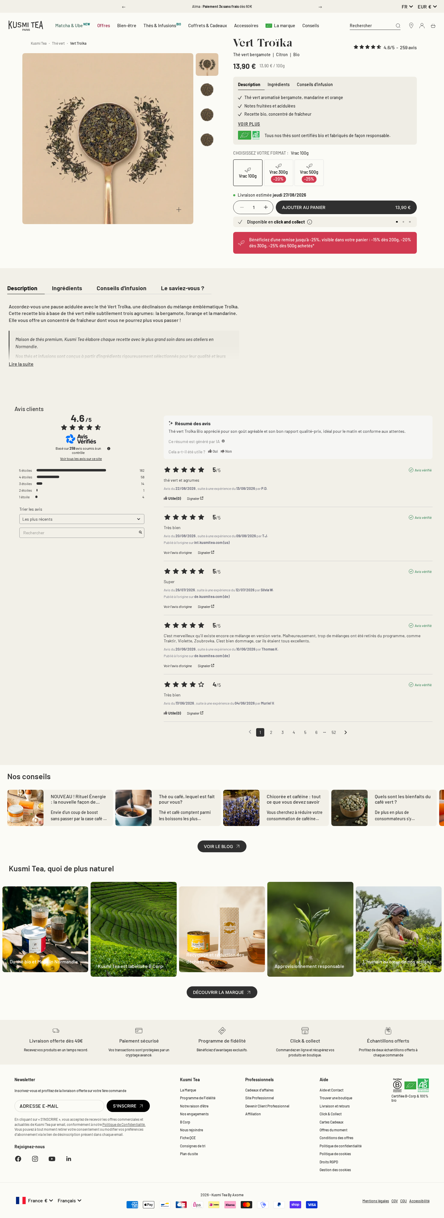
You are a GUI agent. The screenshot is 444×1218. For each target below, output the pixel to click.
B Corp (185, 1122)
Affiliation (253, 1114)
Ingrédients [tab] (279, 84)
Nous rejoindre (191, 1130)
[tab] (22, 288)
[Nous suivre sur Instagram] (35, 1158)
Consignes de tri (192, 1146)
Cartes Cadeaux (331, 1122)
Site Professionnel (259, 1098)
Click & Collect (331, 1114)
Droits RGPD (329, 1162)
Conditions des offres (336, 1138)
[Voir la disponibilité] (309, 222)
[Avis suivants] (346, 733)
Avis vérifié (423, 470)
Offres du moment (333, 1130)
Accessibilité (419, 1201)
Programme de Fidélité (197, 1098)
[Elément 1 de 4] (207, 64)
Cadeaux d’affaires (259, 1090)
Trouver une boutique (336, 1098)
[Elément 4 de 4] (207, 139)
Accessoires (246, 25)
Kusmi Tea (39, 43)
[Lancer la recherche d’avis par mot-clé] (140, 532)
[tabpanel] (123, 334)
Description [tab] (249, 84)
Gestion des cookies (335, 1170)
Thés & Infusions (162, 25)
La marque (284, 25)
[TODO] (223, 441)
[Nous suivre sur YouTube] (52, 1158)
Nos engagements (194, 1114)
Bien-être (126, 25)
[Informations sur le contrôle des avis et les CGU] (108, 448)
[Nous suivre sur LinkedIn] (68, 1158)
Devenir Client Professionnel (267, 1106)
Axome (237, 1195)
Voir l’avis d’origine (178, 552)
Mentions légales (375, 1201)
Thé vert (58, 43)
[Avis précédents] (250, 732)
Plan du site (189, 1154)
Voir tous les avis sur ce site (81, 458)
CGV (394, 1201)
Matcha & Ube (72, 25)
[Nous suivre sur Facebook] (18, 1158)
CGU (403, 1201)
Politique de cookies (335, 1154)
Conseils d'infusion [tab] (315, 84)
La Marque (188, 1090)
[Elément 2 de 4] (207, 89)
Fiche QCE (188, 1138)
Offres (103, 25)
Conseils (310, 25)
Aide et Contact (331, 1090)
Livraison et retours (335, 1106)
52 (334, 732)
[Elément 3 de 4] (207, 114)
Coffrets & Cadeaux (207, 25)
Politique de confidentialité (341, 1146)
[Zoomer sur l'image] (179, 210)
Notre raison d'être (194, 1106)
